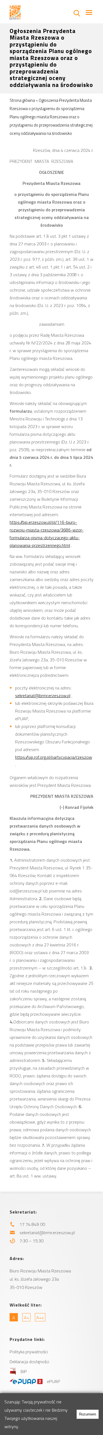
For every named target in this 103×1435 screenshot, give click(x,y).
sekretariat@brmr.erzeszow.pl (42, 695)
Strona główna (22, 100)
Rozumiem (87, 1414)
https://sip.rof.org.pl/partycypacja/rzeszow (53, 757)
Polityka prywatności (29, 1351)
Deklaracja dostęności (29, 1361)
